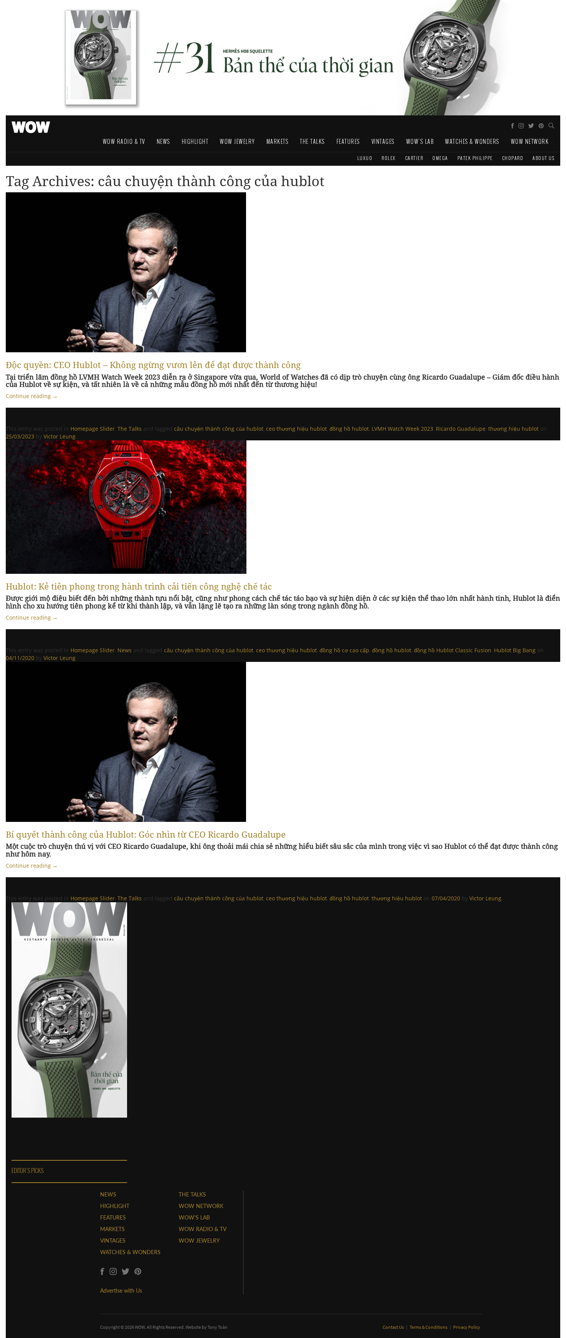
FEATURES (113, 1217)
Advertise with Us (121, 1290)
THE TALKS (192, 1194)
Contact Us (393, 1327)
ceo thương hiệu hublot (296, 428)
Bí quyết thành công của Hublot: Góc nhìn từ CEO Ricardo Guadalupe (146, 834)
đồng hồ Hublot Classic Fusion (452, 650)
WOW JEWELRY (199, 1240)
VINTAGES (113, 1240)
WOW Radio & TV (124, 141)
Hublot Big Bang (515, 650)
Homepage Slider (92, 428)
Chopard (513, 158)
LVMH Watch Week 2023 (402, 428)
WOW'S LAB (194, 1217)
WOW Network (530, 141)
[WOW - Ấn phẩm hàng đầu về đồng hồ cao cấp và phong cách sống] (31, 125)
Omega (440, 158)
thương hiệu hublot (513, 428)
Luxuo (365, 158)
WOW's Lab (420, 141)
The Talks (312, 141)
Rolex (389, 158)
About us (543, 158)
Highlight (195, 141)
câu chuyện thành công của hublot (218, 428)
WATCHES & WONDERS (130, 1252)
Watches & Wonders (472, 141)
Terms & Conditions (429, 1327)
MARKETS (112, 1229)
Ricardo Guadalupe (461, 428)
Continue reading (32, 396)
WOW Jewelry (237, 141)
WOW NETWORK (201, 1206)
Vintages (383, 141)
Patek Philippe (475, 158)
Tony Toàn (218, 1327)
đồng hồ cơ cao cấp (344, 650)
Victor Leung (59, 436)
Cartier (414, 158)
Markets (277, 141)
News (163, 141)
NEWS (108, 1194)
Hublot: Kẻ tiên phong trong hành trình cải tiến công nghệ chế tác (139, 586)
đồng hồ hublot (349, 428)
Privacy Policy (467, 1327)
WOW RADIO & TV (202, 1229)
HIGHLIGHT (114, 1206)
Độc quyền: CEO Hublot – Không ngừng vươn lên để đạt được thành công (153, 364)
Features (348, 141)
